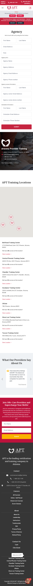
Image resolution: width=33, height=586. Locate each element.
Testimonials (16, 523)
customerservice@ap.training (11, 154)
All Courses (16, 495)
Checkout (16, 548)
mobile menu (3, 8)
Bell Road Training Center (16, 558)
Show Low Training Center (16, 571)
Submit (16, 127)
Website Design (11, 583)
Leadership (16, 517)
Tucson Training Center (16, 574)
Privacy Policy (16, 529)
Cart (16, 545)
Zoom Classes (16, 504)
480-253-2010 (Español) (26, 2)
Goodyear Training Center (16, 566)
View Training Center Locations (9, 163)
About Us (16, 515)
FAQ (16, 526)
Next (30, 379)
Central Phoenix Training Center (16, 561)
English (12, 16)
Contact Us (16, 541)
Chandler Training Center (16, 563)
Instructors (16, 520)
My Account (30, 8)
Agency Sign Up (3, 2)
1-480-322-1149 (7, 157)
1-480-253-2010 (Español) (10, 159)
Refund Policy (16, 535)
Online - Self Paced (16, 498)
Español (20, 16)
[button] (11, 217)
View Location (6, 254)
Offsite (16, 568)
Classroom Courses (16, 501)
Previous (2, 379)
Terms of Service (16, 532)
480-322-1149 (13, 2)
